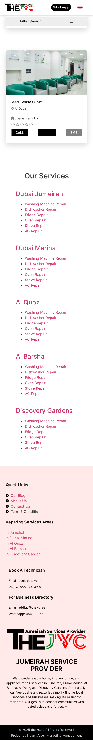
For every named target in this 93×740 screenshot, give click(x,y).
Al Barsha (30, 356)
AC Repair (33, 231)
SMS (73, 132)
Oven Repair (35, 220)
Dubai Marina (36, 248)
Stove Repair (36, 225)
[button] (80, 7)
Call (20, 132)
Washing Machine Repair (45, 204)
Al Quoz (28, 302)
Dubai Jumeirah (39, 194)
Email (47, 132)
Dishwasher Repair (40, 209)
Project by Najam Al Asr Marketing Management (46, 735)
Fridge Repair (36, 214)
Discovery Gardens (44, 410)
